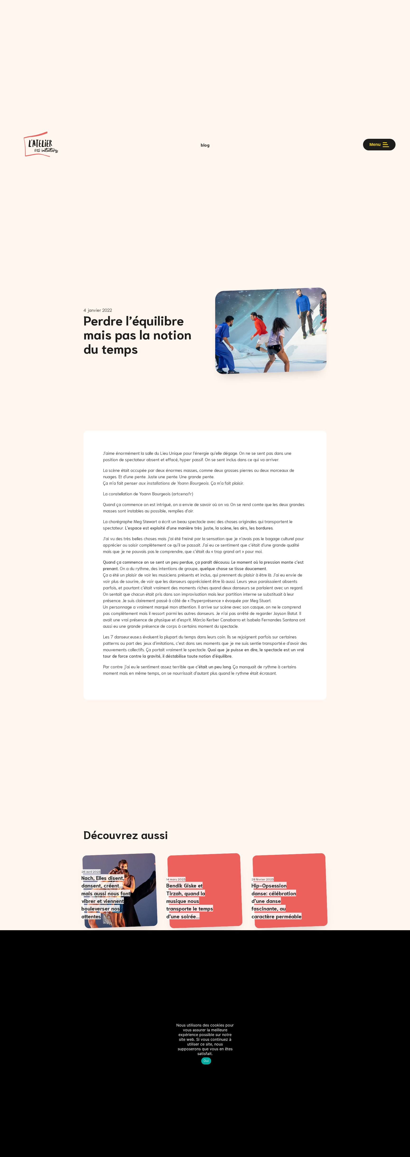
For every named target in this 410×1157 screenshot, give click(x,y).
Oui (206, 1061)
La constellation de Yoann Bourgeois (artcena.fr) (148, 493)
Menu (375, 144)
